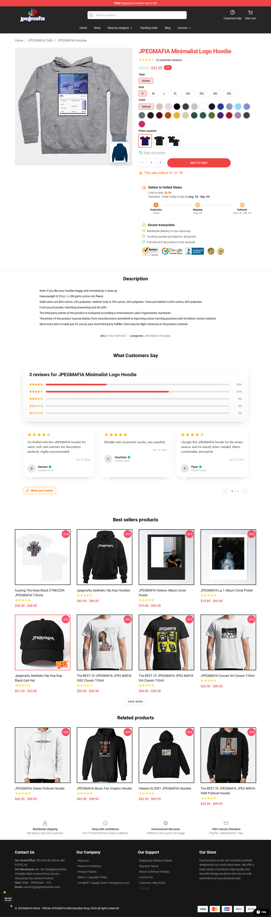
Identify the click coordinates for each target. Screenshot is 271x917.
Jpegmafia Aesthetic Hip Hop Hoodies (103, 590)
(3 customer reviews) (169, 60)
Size (141, 87)
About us (83, 860)
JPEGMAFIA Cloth (40, 40)
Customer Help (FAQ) (152, 882)
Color (142, 99)
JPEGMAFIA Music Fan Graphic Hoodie (104, 788)
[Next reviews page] (244, 491)
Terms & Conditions (89, 866)
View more (135, 701)
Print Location (148, 130)
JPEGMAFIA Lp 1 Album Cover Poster (227, 590)
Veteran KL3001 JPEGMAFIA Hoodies (165, 788)
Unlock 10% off (8, 899)
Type (142, 74)
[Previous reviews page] (225, 491)
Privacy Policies (87, 871)
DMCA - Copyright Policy (92, 877)
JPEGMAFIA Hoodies (72, 40)
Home (19, 40)
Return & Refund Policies (154, 871)
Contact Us (146, 877)
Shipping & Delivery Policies (155, 860)
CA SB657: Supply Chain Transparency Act (103, 882)
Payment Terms (148, 866)
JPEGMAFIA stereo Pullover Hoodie (39, 788)
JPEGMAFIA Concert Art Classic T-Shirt (228, 676)
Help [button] (263, 912)
